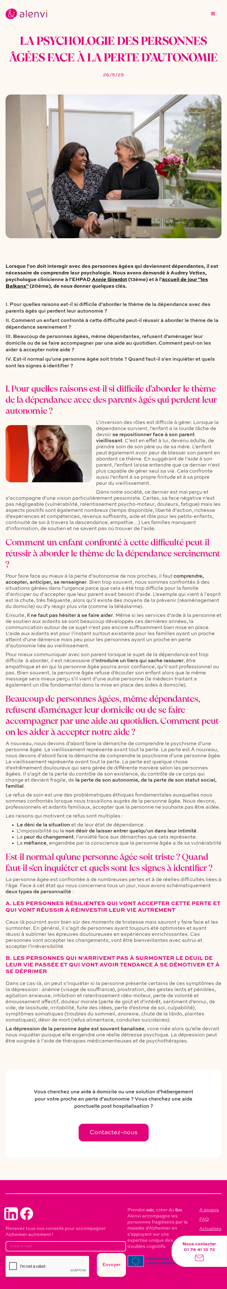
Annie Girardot (109, 279)
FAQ (204, 1219)
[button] (213, 14)
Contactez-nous (114, 1133)
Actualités (210, 1229)
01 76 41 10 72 (199, 1250)
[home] (26, 13)
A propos (209, 1210)
